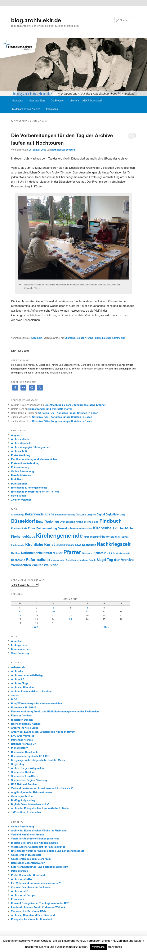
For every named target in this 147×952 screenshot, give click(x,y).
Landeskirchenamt (65, 545)
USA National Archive (24, 784)
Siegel (101, 559)
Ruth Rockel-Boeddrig (63, 149)
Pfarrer (72, 552)
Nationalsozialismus (36, 552)
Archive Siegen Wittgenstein (28, 768)
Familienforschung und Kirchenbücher (34, 459)
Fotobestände (19, 528)
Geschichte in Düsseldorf (26, 854)
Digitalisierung (115, 514)
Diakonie (80, 514)
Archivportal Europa (23, 895)
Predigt (108, 553)
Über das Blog (37, 100)
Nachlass (15, 553)
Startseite (17, 100)
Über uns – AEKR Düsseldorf (85, 100)
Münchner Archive (22, 739)
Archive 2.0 (17, 679)
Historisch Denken (22, 719)
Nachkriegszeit (114, 543)
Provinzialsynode (121, 553)
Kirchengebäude (23, 536)
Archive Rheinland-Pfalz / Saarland (31, 691)
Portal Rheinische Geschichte (28, 875)
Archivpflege (17, 514)
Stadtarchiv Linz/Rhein (24, 776)
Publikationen (19, 483)
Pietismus (87, 553)
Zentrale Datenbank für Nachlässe (31, 887)
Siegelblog (17, 764)
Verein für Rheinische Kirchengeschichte (35, 838)
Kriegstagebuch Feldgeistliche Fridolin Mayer (38, 760)
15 (19, 615)
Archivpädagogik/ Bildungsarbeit (30, 447)
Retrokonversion (56, 560)
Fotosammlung (20, 467)
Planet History (19, 747)
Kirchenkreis (108, 536)
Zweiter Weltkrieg (21, 499)
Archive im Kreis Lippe (24, 727)
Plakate (98, 552)
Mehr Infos (115, 947)
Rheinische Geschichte (24, 752)
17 (53, 615)
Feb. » (106, 627)
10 (53, 611)
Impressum (52, 109)
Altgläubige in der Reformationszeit (32, 792)
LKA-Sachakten (85, 545)
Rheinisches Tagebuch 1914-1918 (30, 756)
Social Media (18, 495)
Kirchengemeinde (59, 535)
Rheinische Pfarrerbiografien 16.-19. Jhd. (35, 491)
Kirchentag (123, 536)
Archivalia (17, 671)
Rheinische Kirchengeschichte (29, 487)
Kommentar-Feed (21, 649)
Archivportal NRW (21, 879)
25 (70, 619)
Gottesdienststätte (82, 528)
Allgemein (36, 337)
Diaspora (91, 514)
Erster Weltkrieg (20, 455)
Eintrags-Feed (19, 645)
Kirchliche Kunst (40, 544)
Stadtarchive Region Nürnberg (29, 780)
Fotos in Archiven (21, 715)
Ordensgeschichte (22, 796)
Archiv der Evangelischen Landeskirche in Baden (40, 808)
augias (15, 695)
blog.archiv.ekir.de (36, 20)
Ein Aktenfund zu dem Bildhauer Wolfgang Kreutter (75, 405)
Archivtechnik (19, 451)
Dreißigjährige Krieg (23, 800)
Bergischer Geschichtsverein (28, 862)
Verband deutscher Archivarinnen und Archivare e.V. (42, 788)
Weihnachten (21, 565)
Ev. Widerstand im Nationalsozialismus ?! (36, 883)
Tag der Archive (84, 337)
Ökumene (70, 337)
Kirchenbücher (125, 528)
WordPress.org (20, 653)
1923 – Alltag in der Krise (26, 812)
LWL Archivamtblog (22, 735)
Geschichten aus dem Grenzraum (31, 858)
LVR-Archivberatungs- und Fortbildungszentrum (39, 867)
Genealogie (65, 528)
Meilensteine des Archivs (26, 109)
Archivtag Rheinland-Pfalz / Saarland (33, 915)
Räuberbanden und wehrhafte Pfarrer (50, 409)
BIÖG (14, 699)
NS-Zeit (58, 553)
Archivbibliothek (21, 443)
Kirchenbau (103, 528)
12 (87, 611)
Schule (92, 560)
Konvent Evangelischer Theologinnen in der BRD (40, 903)
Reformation (37, 559)
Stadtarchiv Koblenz (23, 772)
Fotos (32, 528)
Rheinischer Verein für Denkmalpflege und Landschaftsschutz (47, 850)
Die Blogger (57, 100)
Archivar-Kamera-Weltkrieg (27, 675)
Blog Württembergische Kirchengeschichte (36, 703)
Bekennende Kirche (39, 514)
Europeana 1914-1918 (23, 707)
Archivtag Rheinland (23, 687)
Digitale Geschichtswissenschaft (30, 804)
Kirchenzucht (17, 545)
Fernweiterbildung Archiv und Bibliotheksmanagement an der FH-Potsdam (55, 711)
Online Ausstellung (22, 471)
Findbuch (110, 520)
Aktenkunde (18, 667)
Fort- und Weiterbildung (25, 463)
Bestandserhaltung (65, 514)
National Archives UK (23, 743)
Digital (100, 514)
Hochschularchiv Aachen (26, 723)
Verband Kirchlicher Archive (27, 834)
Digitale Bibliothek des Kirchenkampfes (34, 842)
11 (70, 611)
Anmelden (17, 641)
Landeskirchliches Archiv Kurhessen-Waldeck (38, 907)
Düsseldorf (23, 521)
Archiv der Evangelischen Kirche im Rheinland (39, 830)
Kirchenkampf (91, 536)
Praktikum (17, 479)
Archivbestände (20, 439)
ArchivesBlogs (19, 683)
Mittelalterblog (19, 871)
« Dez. (35, 627)
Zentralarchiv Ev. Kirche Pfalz (28, 911)
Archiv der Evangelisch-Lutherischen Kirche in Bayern (43, 731)
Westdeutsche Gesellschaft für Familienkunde (38, 846)
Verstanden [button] (98, 947)
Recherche (18, 560)
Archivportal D (19, 891)
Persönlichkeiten (21, 475)
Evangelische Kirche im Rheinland (79, 521)
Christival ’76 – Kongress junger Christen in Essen (68, 413)
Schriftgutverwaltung (77, 560)
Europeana (17, 899)
